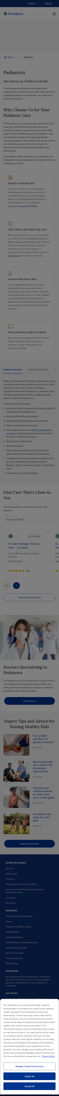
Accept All (29, 1086)
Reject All (29, 1076)
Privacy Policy (48, 1056)
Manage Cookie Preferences (29, 1066)
